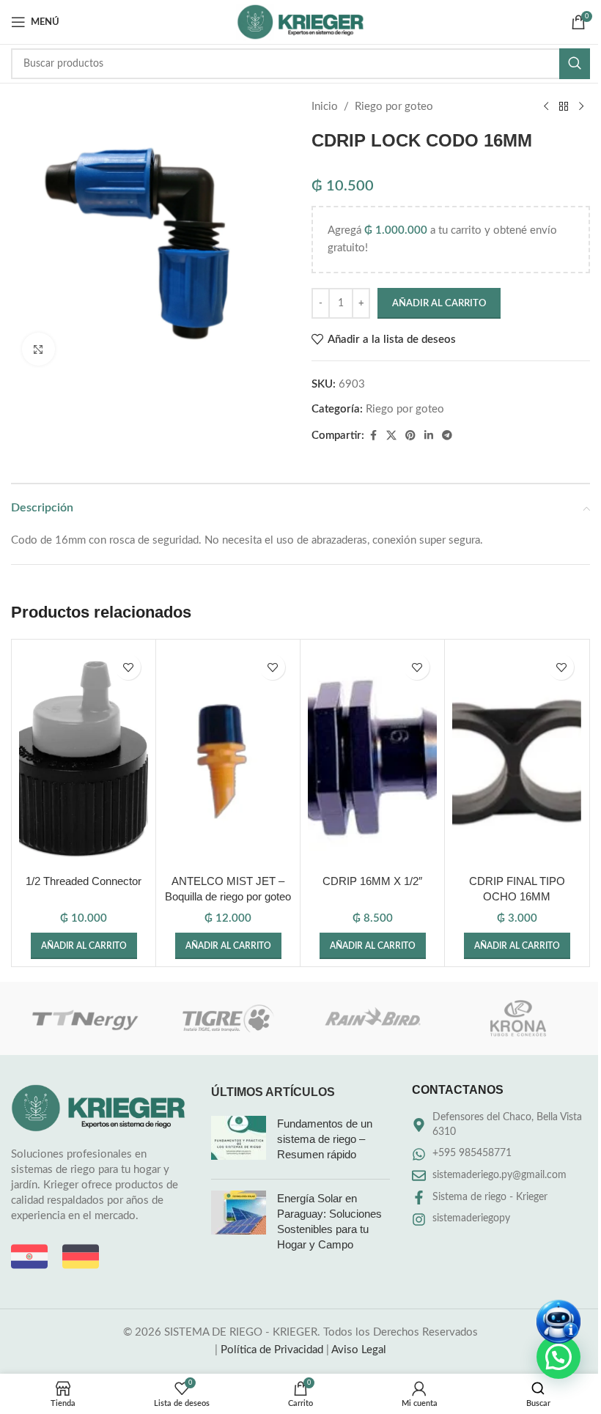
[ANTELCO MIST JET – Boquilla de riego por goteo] (227, 757)
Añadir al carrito (439, 303)
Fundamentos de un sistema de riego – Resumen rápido (324, 1139)
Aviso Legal (358, 1349)
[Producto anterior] (546, 107)
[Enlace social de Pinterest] (410, 436)
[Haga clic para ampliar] (38, 349)
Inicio (324, 106)
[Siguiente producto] (581, 107)
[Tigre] (228, 1018)
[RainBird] (372, 1018)
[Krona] (517, 1018)
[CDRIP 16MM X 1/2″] (372, 757)
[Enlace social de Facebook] (373, 436)
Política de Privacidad (272, 1349)
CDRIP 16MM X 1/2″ (372, 881)
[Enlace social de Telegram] (447, 436)
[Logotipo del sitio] (300, 21)
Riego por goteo (394, 106)
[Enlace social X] (391, 436)
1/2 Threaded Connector (83, 881)
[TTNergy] (83, 1018)
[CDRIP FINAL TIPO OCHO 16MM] (516, 757)
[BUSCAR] (574, 63)
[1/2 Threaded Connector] (83, 757)
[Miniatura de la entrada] (238, 1142)
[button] (84, 946)
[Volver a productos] (563, 107)
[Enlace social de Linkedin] (429, 436)
